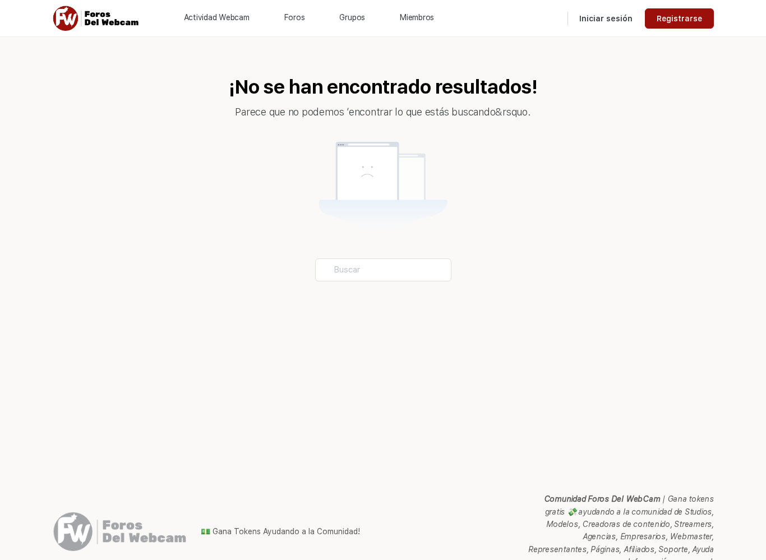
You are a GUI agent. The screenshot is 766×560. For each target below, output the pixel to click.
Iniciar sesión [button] (606, 18)
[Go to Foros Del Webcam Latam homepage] (96, 17)
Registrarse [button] (679, 18)
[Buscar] (552, 18)
